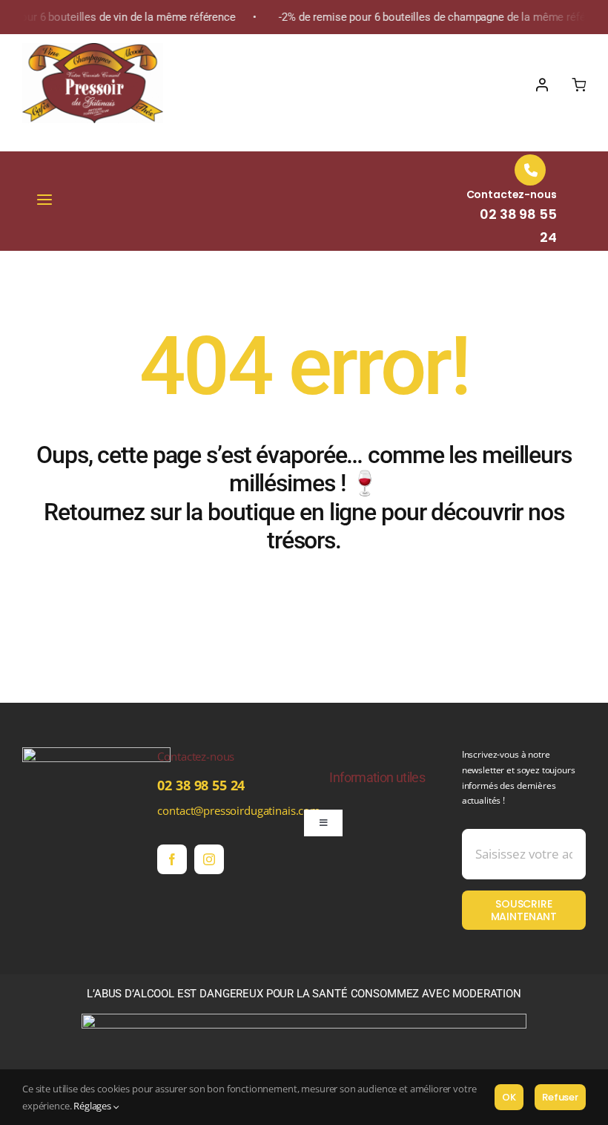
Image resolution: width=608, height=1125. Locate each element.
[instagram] (209, 859)
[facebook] (172, 859)
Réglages (93, 1105)
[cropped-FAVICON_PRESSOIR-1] (96, 752)
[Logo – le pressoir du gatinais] (92, 48)
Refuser (560, 1097)
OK (509, 1097)
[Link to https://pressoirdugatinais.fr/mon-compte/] (542, 84)
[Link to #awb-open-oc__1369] (579, 84)
